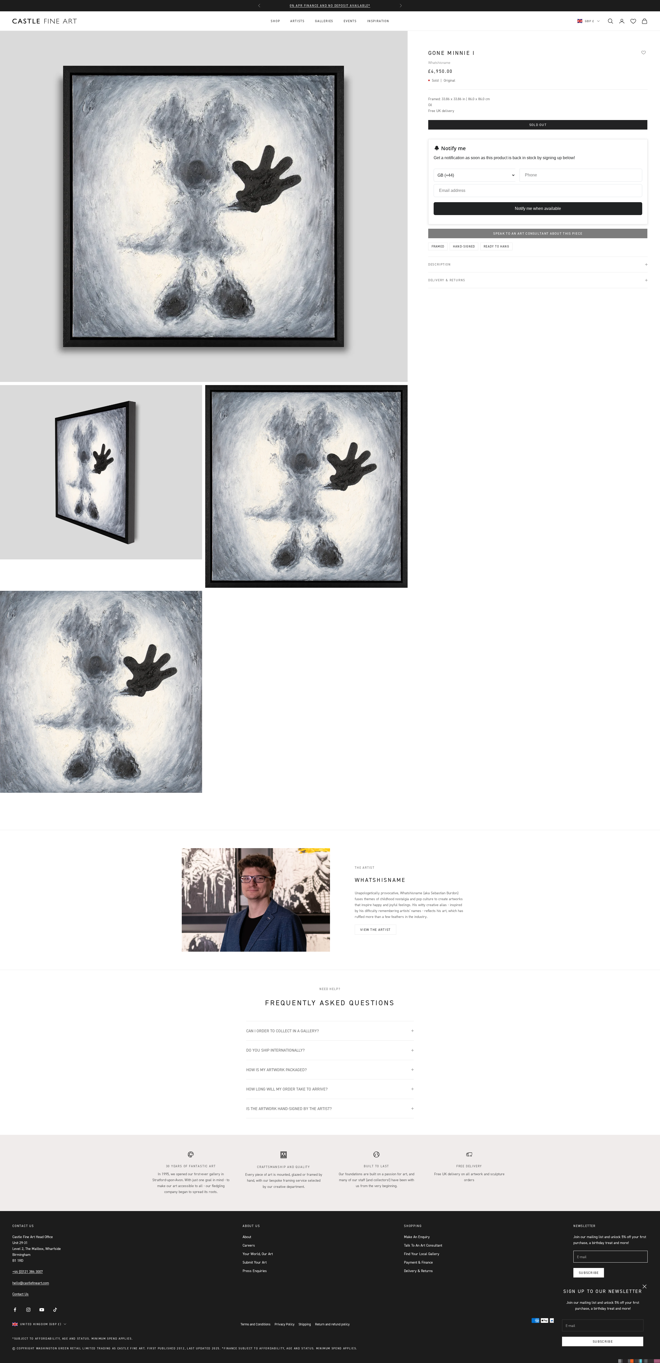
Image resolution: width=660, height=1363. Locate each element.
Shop (275, 21)
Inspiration (378, 21)
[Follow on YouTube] (41, 1309)
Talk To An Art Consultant (423, 1245)
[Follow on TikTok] (55, 1309)
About (247, 1236)
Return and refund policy (332, 1324)
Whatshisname (439, 62)
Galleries (324, 21)
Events (350, 21)
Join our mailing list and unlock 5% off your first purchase (330, 5)
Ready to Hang (496, 246)
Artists (297, 21)
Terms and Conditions (255, 1324)
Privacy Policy (284, 1324)
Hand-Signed (464, 246)
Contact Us (20, 1294)
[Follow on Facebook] (15, 1309)
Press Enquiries (255, 1270)
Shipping (305, 1324)
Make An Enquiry (417, 1236)
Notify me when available (538, 208)
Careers (249, 1245)
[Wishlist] (643, 52)
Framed (438, 246)
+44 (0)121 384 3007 (27, 1271)
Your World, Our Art (258, 1253)
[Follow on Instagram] (28, 1309)
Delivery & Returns (418, 1270)
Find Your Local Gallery (421, 1253)
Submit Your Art (255, 1262)
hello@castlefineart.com (30, 1283)
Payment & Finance (418, 1262)
